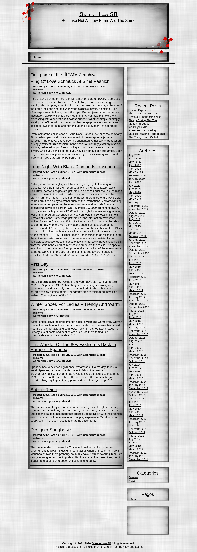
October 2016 (137, 303)
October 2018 (137, 249)
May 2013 (135, 408)
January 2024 (137, 178)
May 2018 (135, 266)
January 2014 (137, 385)
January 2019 (137, 239)
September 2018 (139, 253)
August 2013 (136, 398)
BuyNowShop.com (130, 546)
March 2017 (136, 290)
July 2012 (134, 439)
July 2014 (134, 364)
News (39, 89)
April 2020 (135, 195)
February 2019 (138, 236)
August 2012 (136, 435)
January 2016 (137, 327)
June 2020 (135, 189)
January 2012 (137, 456)
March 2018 (136, 273)
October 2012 (137, 432)
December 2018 (138, 243)
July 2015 (134, 344)
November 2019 (138, 209)
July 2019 (134, 219)
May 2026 (135, 161)
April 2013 (135, 412)
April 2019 (135, 229)
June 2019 (135, 222)
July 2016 (134, 314)
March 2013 (136, 415)
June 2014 (135, 368)
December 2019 (138, 205)
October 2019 (137, 212)
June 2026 (135, 158)
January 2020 (137, 202)
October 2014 (137, 361)
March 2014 (136, 378)
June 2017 (135, 280)
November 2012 (138, 428)
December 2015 (138, 330)
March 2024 (136, 172)
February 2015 (138, 354)
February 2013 (138, 418)
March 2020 (136, 199)
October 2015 (137, 337)
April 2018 (135, 270)
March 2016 (136, 324)
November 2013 (138, 391)
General (133, 477)
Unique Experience (140, 110)
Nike (114, 108)
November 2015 (138, 334)
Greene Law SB (98, 14)
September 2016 (139, 307)
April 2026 (135, 165)
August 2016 (136, 310)
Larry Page (60, 218)
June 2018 (135, 263)
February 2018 (138, 276)
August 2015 (136, 341)
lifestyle (66, 92)
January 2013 (137, 422)
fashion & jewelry (47, 315)
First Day (39, 264)
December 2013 (138, 388)
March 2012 (136, 449)
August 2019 (136, 216)
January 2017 (137, 297)
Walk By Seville (138, 127)
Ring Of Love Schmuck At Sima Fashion (70, 81)
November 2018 (138, 246)
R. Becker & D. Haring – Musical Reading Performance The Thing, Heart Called (147, 134)
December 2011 (138, 459)
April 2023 (135, 182)
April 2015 (135, 347)
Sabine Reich (43, 389)
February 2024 (138, 175)
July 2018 (134, 259)
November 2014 (138, 357)
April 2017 (135, 287)
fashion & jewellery (48, 92)
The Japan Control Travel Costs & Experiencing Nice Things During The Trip (145, 117)
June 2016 (135, 317)
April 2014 (135, 374)
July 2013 (134, 401)
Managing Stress (139, 123)
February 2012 (138, 452)
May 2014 (135, 371)
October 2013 (137, 395)
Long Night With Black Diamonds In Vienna (72, 166)
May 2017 (135, 283)
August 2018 (136, 256)
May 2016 (135, 320)
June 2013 (135, 405)
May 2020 (135, 192)
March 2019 (136, 232)
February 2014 (138, 381)
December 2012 (138, 425)
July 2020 (134, 185)
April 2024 (135, 168)
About (38, 57)
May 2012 (135, 445)
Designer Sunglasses (51, 429)
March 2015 (136, 351)
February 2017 (138, 293)
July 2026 (134, 155)
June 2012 (135, 442)
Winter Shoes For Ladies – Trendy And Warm (75, 304)
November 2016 (138, 300)
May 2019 (135, 226)
